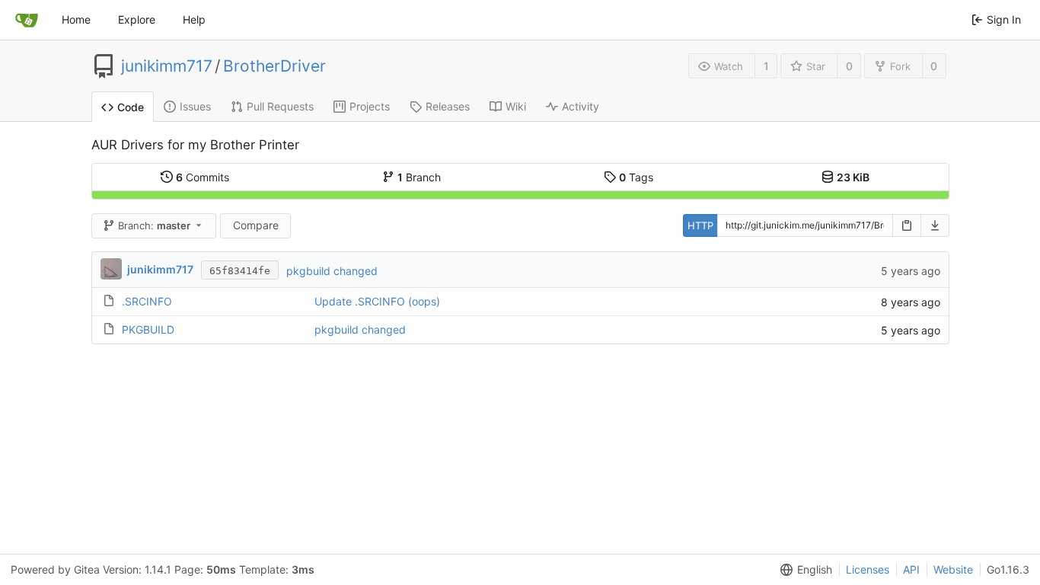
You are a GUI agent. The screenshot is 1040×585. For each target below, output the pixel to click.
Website (953, 569)
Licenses (867, 569)
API (911, 569)
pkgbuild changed (332, 270)
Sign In (1004, 19)
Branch (419, 177)
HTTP (700, 225)
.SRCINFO (147, 301)
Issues (195, 106)
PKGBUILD (148, 329)
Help (194, 19)
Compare (256, 225)
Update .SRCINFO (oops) (377, 301)
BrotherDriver (274, 66)
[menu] (803, 570)
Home (76, 19)
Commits (202, 177)
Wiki (516, 106)
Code (130, 107)
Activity (580, 106)
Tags (636, 177)
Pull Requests (280, 106)
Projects (369, 106)
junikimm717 (166, 66)
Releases (448, 106)
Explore (136, 19)
